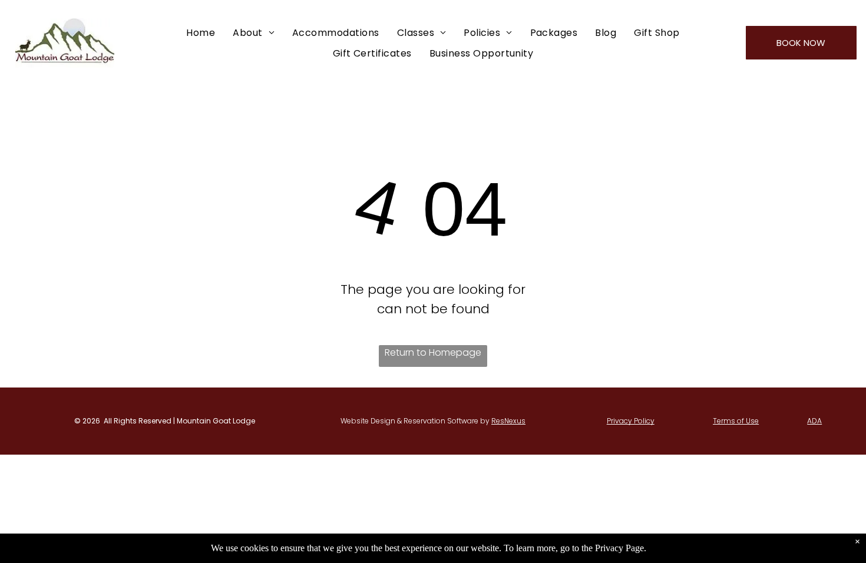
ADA (814, 421)
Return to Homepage (433, 352)
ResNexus (508, 421)
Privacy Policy (631, 421)
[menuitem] (200, 32)
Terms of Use (736, 421)
